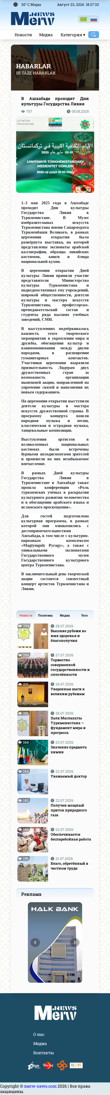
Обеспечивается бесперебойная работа (71, 837)
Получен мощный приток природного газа (69, 810)
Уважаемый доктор (69, 776)
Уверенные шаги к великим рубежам (68, 691)
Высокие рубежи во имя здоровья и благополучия (68, 635)
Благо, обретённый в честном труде (69, 866)
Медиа (46, 34)
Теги (84, 615)
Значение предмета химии (69, 749)
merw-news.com (41, 1086)
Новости (23, 34)
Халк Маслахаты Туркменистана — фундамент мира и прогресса (68, 725)
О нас (38, 1034)
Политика (45, 615)
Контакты (43, 1052)
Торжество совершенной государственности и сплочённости (70, 667)
